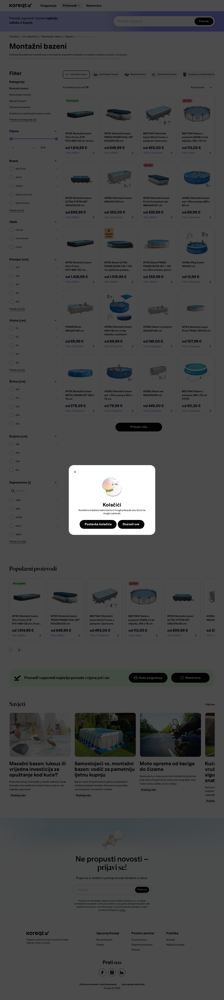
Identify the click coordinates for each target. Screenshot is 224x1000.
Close (75, 472)
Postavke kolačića (98, 524)
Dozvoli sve (131, 524)
